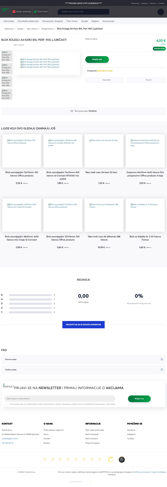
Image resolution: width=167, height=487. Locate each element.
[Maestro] (53, 459)
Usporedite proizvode (134, 12)
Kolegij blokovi (47, 29)
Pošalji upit (97, 59)
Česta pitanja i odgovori (54, 430)
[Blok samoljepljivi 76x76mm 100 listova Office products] (21, 151)
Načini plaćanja (91, 434)
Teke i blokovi (32, 29)
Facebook (131, 430)
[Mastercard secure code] (92, 459)
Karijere (47, 443)
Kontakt (47, 439)
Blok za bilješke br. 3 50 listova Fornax (145, 238)
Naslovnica (9, 29)
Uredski (20, 29)
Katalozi (145, 3)
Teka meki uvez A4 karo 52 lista (101, 172)
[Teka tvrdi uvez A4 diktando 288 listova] (104, 215)
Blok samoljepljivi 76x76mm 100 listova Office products (22, 174)
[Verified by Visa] (85, 459)
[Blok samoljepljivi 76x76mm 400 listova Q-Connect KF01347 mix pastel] (63, 151)
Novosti (153, 3)
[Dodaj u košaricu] (29, 189)
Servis (46, 434)
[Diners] (69, 459)
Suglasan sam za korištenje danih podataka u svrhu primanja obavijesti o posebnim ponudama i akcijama (62, 404)
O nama (161, 3)
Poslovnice (135, 3)
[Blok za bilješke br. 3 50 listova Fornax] (145, 215)
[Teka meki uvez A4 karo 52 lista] (104, 151)
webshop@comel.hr (10, 439)
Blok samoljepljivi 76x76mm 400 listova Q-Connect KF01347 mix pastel (62, 175)
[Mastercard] (45, 459)
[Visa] (61, 459)
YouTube (130, 439)
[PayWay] (111, 459)
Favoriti (142, 12)
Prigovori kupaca (92, 443)
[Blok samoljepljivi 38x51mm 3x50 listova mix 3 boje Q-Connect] (21, 215)
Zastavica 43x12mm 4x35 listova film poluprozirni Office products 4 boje (145, 174)
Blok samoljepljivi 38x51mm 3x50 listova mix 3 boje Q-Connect (22, 238)
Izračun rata (159, 48)
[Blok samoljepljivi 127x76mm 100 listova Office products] (63, 215)
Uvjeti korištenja (159, 472)
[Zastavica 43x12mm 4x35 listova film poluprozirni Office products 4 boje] (145, 151)
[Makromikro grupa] (5, 11)
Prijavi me (139, 399)
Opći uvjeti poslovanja (94, 430)
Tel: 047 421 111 (7, 443)
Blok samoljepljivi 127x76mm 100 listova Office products (62, 238)
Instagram (131, 434)
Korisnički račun (160, 12)
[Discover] (77, 459)
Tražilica (109, 11)
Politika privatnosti (142, 472)
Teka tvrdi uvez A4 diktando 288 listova (104, 238)
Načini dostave (91, 439)
